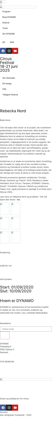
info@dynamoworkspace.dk (13, 357)
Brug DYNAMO (9, 17)
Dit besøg (6, 83)
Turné (4, 28)
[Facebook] (3, 51)
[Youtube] (15, 51)
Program (6, 11)
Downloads (5, 369)
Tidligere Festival (10, 94)
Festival (5, 22)
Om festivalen (8, 78)
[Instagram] (9, 51)
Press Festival (6, 372)
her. (18, 199)
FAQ (4, 89)
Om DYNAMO (8, 33)
